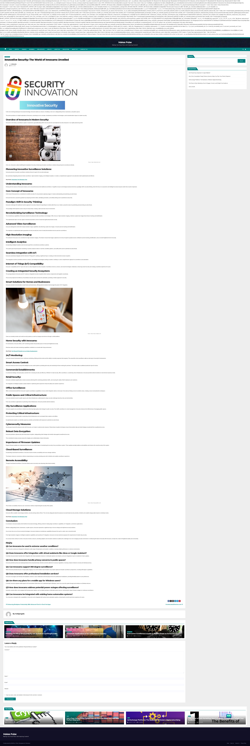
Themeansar (27, 743)
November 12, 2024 (11, 722)
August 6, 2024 (71, 722)
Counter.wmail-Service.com (174, 604)
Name (6, 676)
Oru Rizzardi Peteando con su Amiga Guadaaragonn (24, 351)
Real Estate (40, 49)
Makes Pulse (125, 42)
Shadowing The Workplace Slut (19, 179)
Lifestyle (57, 49)
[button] (243, 49)
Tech (10, 49)
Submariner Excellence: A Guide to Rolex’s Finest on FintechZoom (152, 634)
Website (6, 688)
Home (228, 743)
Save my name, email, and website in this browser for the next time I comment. (24, 695)
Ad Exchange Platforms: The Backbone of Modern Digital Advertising (205, 79)
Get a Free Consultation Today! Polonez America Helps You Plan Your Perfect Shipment (209, 76)
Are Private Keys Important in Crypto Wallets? (199, 72)
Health (49, 49)
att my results (192, 86)
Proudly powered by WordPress (9, 743)
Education (66, 49)
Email (6, 682)
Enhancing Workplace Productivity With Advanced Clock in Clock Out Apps (29, 604)
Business (31, 49)
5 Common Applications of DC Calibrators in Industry (86, 634)
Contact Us (84, 49)
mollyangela (13, 64)
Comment (7, 649)
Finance (24, 49)
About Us (75, 49)
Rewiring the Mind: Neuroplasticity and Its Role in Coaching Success (31, 634)
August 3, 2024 (132, 722)
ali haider (16, 635)
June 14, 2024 (192, 722)
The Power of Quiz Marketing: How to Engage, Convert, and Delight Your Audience (208, 83)
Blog (68, 716)
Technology (7, 56)
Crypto (17, 49)
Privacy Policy (243, 743)
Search (190, 56)
